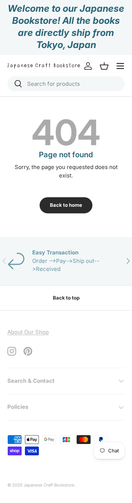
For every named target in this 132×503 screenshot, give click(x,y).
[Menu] (120, 66)
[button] (104, 66)
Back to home (66, 205)
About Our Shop (28, 331)
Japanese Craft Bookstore (48, 485)
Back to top (66, 298)
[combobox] (66, 83)
